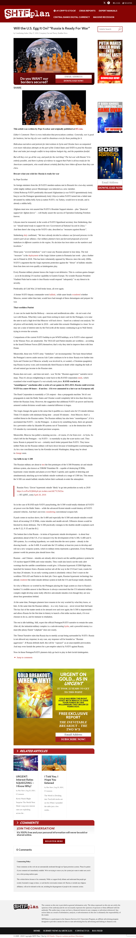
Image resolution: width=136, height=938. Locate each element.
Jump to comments (24, 657)
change (19, 453)
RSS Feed (97, 931)
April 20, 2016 (40, 495)
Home (37, 931)
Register (128, 3)
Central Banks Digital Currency (71, 17)
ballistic (52, 294)
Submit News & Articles (57, 931)
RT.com (78, 129)
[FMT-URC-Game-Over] (110, 132)
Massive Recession (103, 17)
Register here (54, 841)
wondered (76, 294)
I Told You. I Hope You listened (51, 779)
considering (50, 512)
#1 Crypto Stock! (66, 11)
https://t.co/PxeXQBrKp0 (27, 491)
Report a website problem (65, 936)
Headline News (62, 33)
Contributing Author (22, 33)
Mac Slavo (21, 791)
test (43, 464)
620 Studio (51, 936)
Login (117, 3)
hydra (66, 626)
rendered (23, 580)
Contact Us (82, 931)
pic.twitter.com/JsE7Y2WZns (51, 491)
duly (26, 235)
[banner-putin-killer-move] (110, 82)
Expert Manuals (108, 11)
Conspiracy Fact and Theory (48, 33)
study (80, 378)
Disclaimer (80, 936)
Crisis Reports (87, 11)
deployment (33, 255)
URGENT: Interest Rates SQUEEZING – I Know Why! (25, 781)
